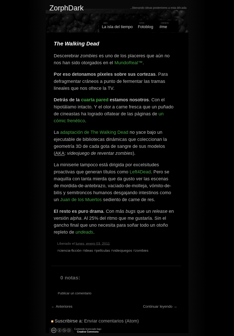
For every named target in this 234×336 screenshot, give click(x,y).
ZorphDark (66, 8)
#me (163, 26)
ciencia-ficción (70, 250)
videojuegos (122, 250)
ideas (88, 250)
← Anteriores (61, 306)
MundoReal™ (128, 62)
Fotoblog (145, 26)
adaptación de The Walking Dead (94, 132)
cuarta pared (94, 99)
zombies (141, 250)
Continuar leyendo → (160, 306)
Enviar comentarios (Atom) (111, 320)
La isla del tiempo (117, 26)
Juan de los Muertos (81, 199)
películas (103, 250)
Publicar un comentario (74, 293)
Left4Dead (140, 171)
